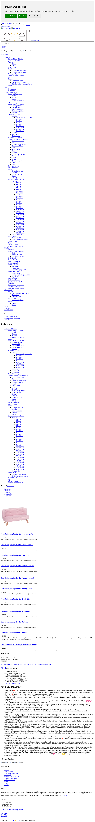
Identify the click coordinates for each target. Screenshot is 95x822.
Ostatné (14, 394)
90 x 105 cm (19, 441)
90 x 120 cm (19, 360)
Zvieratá (14, 389)
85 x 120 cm (19, 437)
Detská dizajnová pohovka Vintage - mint (16, 588)
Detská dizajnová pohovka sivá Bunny (15, 611)
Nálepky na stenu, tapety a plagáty (18, 375)
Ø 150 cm (18, 424)
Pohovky (7, 320)
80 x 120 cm (19, 432)
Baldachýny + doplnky (15, 374)
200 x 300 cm (20, 469)
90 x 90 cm (19, 439)
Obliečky (14, 352)
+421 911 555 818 (6, 809)
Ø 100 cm (18, 419)
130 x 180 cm (20, 459)
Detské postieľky (17, 342)
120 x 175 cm (20, 454)
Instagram (4, 816)
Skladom (7, 491)
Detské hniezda (12, 472)
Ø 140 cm (18, 422)
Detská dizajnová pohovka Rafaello (14, 622)
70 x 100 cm (19, 427)
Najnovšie (7, 492)
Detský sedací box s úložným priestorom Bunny (19, 645)
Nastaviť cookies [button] (34, 16)
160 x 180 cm (20, 466)
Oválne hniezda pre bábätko (20, 476)
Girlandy (14, 412)
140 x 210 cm (20, 462)
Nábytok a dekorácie (10, 316)
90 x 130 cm (19, 444)
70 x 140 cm (19, 429)
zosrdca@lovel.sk (17, 809)
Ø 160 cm (18, 426)
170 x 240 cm (20, 467)
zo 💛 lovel (16, 820)
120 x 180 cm (20, 456)
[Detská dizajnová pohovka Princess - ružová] (15, 530)
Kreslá (14, 332)
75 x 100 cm (19, 431)
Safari (13, 379)
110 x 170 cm (20, 447)
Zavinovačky (16, 372)
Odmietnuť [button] (22, 16)
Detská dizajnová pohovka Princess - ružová (18, 534)
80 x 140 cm (19, 434)
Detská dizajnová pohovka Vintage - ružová (17, 566)
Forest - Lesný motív (18, 377)
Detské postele (16, 344)
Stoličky (14, 335)
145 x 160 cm (20, 464)
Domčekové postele (17, 345)
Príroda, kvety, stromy (18, 390)
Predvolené (10, 486)
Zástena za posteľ (17, 397)
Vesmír (14, 384)
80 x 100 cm (19, 359)
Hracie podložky (17, 471)
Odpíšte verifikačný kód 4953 (9, 659)
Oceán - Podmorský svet (19, 380)
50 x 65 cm (19, 355)
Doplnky (14, 414)
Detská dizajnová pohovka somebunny (15, 632)
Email (2, 657)
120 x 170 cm (20, 452)
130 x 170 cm (20, 457)
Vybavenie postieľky (14, 350)
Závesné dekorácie (17, 407)
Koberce (14, 417)
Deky (9, 479)
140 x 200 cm (20, 364)
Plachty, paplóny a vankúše (24, 354)
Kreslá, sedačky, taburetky (12, 318)
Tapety (14, 399)
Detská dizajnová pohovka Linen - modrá (17, 545)
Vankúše (14, 409)
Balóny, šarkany (16, 392)
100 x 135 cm (20, 362)
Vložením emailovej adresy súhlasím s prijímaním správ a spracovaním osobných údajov (27, 664)
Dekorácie (11, 406)
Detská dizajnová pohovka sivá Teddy (15, 599)
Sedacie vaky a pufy (18, 337)
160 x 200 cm (20, 365)
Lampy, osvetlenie (13, 402)
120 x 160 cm (20, 451)
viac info (65, 795)
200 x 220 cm (20, 367)
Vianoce (14, 395)
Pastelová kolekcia (17, 382)
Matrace (14, 349)
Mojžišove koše (12, 477)
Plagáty (14, 401)
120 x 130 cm (20, 449)
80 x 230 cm (19, 436)
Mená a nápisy (16, 385)
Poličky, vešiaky (13, 404)
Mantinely (15, 369)
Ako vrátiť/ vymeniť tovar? (12, 683)
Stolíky (10, 339)
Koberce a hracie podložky (16, 416)
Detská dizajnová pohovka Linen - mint (16, 555)
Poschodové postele (17, 347)
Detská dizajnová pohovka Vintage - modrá (17, 578)
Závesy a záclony (13, 481)
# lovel (3, 668)
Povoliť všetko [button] (11, 16)
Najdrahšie (7, 496)
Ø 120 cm (18, 421)
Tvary (13, 387)
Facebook (4, 813)
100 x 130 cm (20, 446)
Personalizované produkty (15, 483)
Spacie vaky (15, 370)
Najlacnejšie (8, 494)
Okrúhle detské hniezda (19, 474)
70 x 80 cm (19, 357)
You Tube (4, 815)
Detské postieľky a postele (16, 340)
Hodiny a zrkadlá (17, 411)
